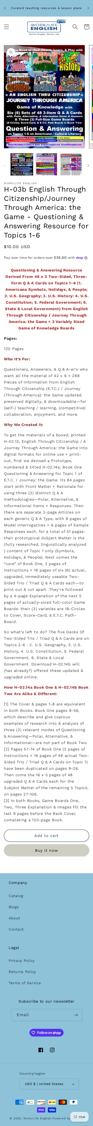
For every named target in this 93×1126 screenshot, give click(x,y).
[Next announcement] (88, 8)
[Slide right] (88, 165)
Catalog (16, 896)
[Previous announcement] (5, 8)
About (14, 918)
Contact (16, 929)
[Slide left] (5, 165)
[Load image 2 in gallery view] (46, 164)
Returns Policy (22, 972)
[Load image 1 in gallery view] (22, 164)
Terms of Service (25, 983)
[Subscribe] (76, 1015)
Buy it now (46, 850)
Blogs (14, 907)
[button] (6, 27)
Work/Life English (37, 1118)
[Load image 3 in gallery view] (71, 164)
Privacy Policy (22, 960)
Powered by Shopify (67, 1118)
